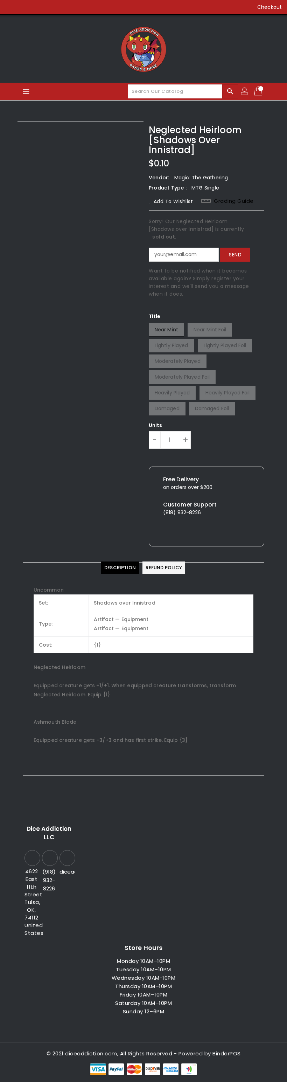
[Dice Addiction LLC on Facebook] (11, 7)
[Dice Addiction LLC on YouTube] (51, 7)
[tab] (120, 567)
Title (155, 316)
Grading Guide (234, 201)
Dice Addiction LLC (49, 833)
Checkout (269, 7)
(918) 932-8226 (49, 880)
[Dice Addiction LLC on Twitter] (24, 7)
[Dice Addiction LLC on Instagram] (38, 7)
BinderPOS (226, 1053)
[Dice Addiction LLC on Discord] (64, 7)
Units (155, 425)
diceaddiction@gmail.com (66, 871)
